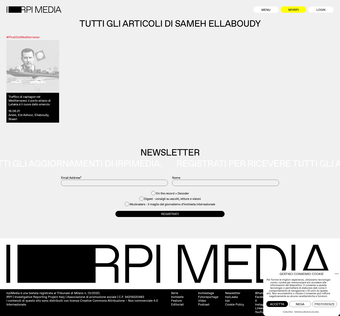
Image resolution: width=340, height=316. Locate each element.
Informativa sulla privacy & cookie (306, 312)
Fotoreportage (208, 297)
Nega (300, 304)
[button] (336, 274)
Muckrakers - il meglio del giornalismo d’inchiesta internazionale (172, 204)
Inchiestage (206, 293)
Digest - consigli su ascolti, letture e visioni (172, 199)
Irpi (227, 300)
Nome (176, 178)
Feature (176, 300)
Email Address (71, 178)
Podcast (203, 304)
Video (202, 300)
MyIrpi (293, 10)
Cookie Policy (288, 312)
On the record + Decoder (172, 193)
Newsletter (232, 293)
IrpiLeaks (231, 297)
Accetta (277, 304)
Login (321, 10)
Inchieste (177, 297)
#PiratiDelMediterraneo (23, 37)
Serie (174, 293)
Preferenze (324, 304)
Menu (266, 10)
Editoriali (177, 304)
